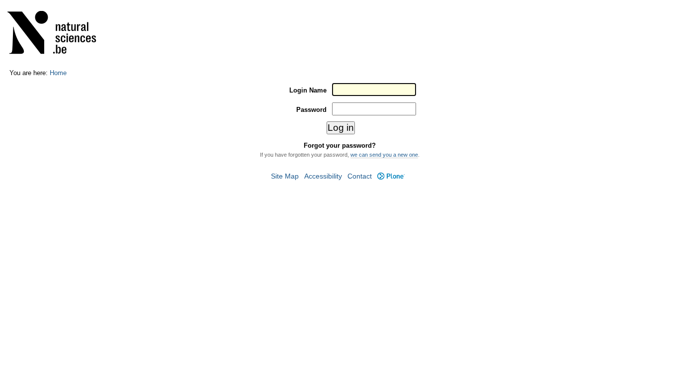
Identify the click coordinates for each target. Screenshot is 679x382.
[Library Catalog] (58, 34)
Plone (391, 176)
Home (58, 73)
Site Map (285, 176)
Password (311, 109)
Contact (359, 176)
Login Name (308, 90)
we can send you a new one (384, 155)
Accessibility (323, 176)
